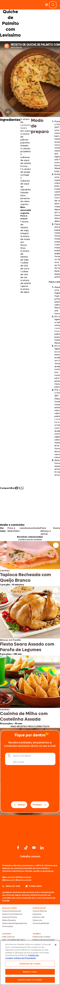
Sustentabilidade (41, 923)
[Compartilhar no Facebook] (16, 488)
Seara (56, 528)
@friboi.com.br (23, 877)
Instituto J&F (38, 917)
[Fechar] (55, 945)
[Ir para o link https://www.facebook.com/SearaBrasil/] (18, 847)
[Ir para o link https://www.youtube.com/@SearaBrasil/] (34, 847)
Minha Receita (9, 920)
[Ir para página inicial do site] (30, 839)
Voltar (21, 804)
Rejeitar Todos (30, 972)
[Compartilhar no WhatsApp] (22, 488)
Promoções (7, 926)
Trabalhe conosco (30, 856)
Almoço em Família (10, 639)
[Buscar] (53, 5)
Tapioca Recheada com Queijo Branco (25, 577)
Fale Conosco (8, 936)
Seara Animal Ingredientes (14, 923)
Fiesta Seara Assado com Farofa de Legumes (27, 647)
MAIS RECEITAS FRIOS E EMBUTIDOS (30, 726)
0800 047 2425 (13, 886)
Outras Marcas (40, 911)
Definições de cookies (30, 964)
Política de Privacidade (25, 958)
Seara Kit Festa (9, 917)
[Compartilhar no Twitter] (19, 488)
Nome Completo (22, 755)
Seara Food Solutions (12, 914)
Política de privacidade (43, 939)
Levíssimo (34, 528)
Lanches (24, 528)
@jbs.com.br (8, 877)
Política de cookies (41, 936)
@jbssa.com (8, 880)
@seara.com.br (24, 880)
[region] (30, 962)
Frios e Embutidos (14, 529)
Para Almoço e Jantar (45, 531)
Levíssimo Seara (25, 126)
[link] (30, 563)
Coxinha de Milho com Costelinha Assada (24, 716)
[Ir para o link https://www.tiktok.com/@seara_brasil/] (26, 848)
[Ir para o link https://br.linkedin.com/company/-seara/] (42, 847)
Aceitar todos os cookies (30, 980)
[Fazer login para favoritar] (56, 545)
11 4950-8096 (35, 886)
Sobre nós (37, 920)
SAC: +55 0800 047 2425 (13, 939)
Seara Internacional (11, 911)
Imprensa (37, 914)
